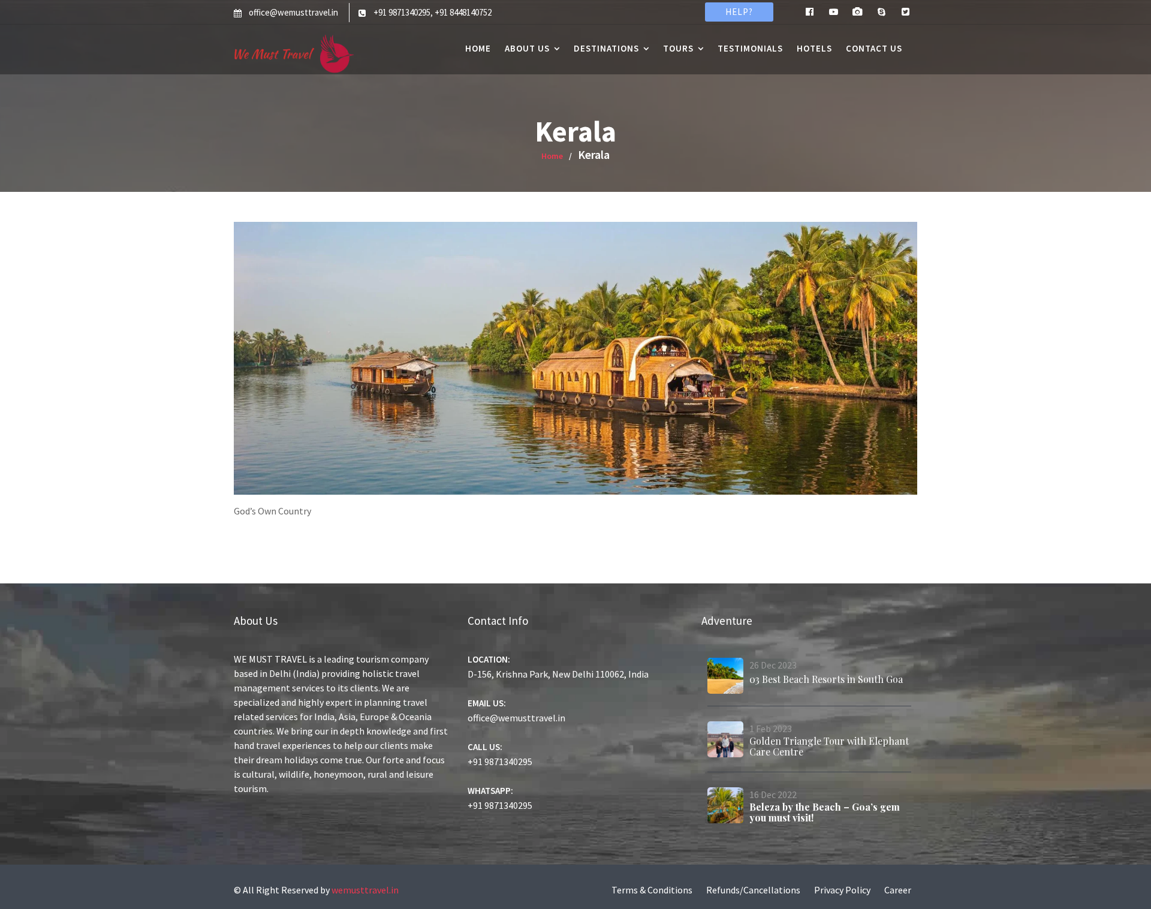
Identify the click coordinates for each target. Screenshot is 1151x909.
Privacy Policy (842, 890)
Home (478, 48)
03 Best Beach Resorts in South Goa (826, 679)
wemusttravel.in (365, 890)
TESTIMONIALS (750, 48)
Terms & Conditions (651, 890)
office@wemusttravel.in (293, 12)
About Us (527, 48)
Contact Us (874, 48)
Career (897, 890)
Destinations (606, 48)
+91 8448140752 (463, 12)
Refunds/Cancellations (753, 890)
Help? (739, 11)
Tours (678, 48)
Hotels (814, 48)
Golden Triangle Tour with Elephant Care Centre (829, 746)
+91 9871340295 (401, 12)
